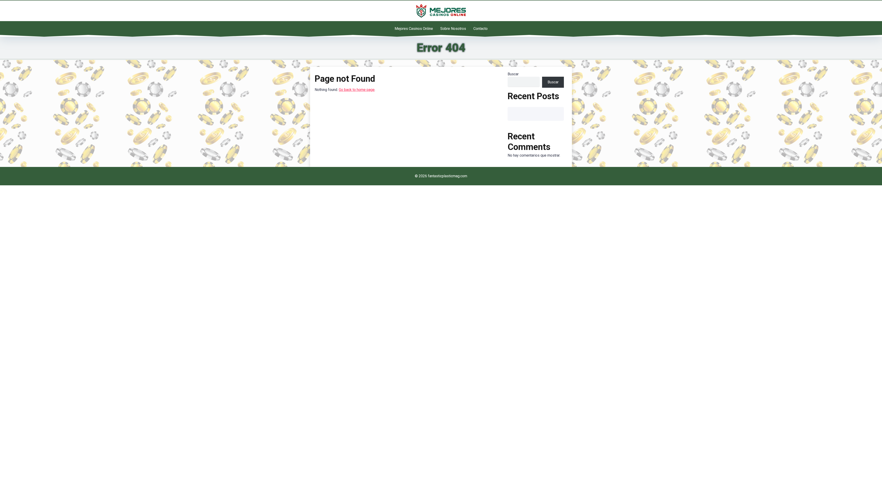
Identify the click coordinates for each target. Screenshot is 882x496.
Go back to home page (357, 89)
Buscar (513, 74)
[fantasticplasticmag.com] (441, 11)
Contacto (480, 28)
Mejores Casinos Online (414, 28)
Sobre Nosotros (453, 28)
